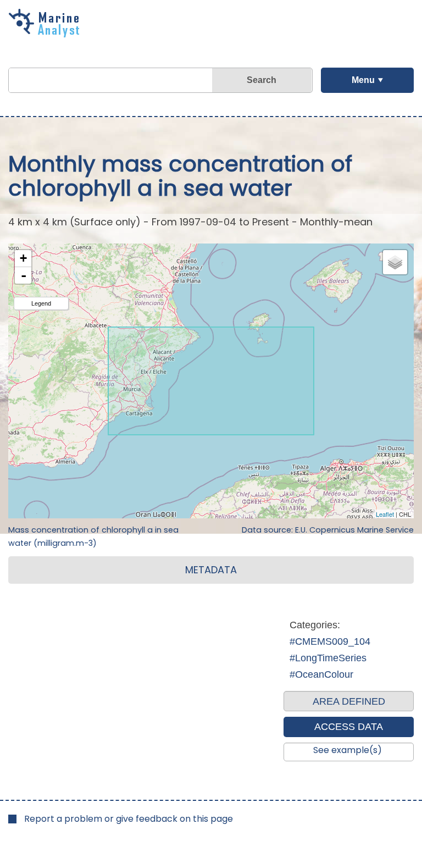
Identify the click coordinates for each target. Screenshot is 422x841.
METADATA (211, 570)
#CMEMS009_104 (330, 641)
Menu (363, 80)
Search (261, 80)
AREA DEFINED (349, 701)
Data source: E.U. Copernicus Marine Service (328, 529)
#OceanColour (321, 674)
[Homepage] (46, 33)
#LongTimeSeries (328, 657)
